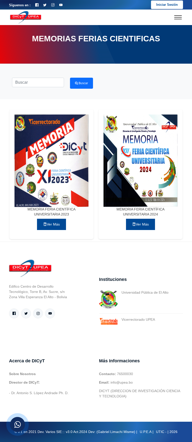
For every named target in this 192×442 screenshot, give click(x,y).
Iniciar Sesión (167, 5)
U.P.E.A (146, 432)
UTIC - (161, 432)
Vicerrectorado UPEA (138, 319)
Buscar (83, 83)
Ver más (53, 224)
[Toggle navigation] (178, 17)
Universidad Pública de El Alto (145, 292)
